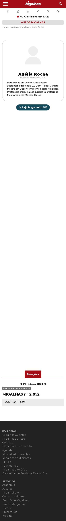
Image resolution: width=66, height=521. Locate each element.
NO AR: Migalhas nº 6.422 (34, 16)
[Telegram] (38, 11)
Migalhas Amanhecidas (33, 384)
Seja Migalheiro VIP (34, 107)
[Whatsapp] (58, 11)
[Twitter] (48, 11)
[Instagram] (18, 11)
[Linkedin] (28, 11)
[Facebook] (8, 11)
